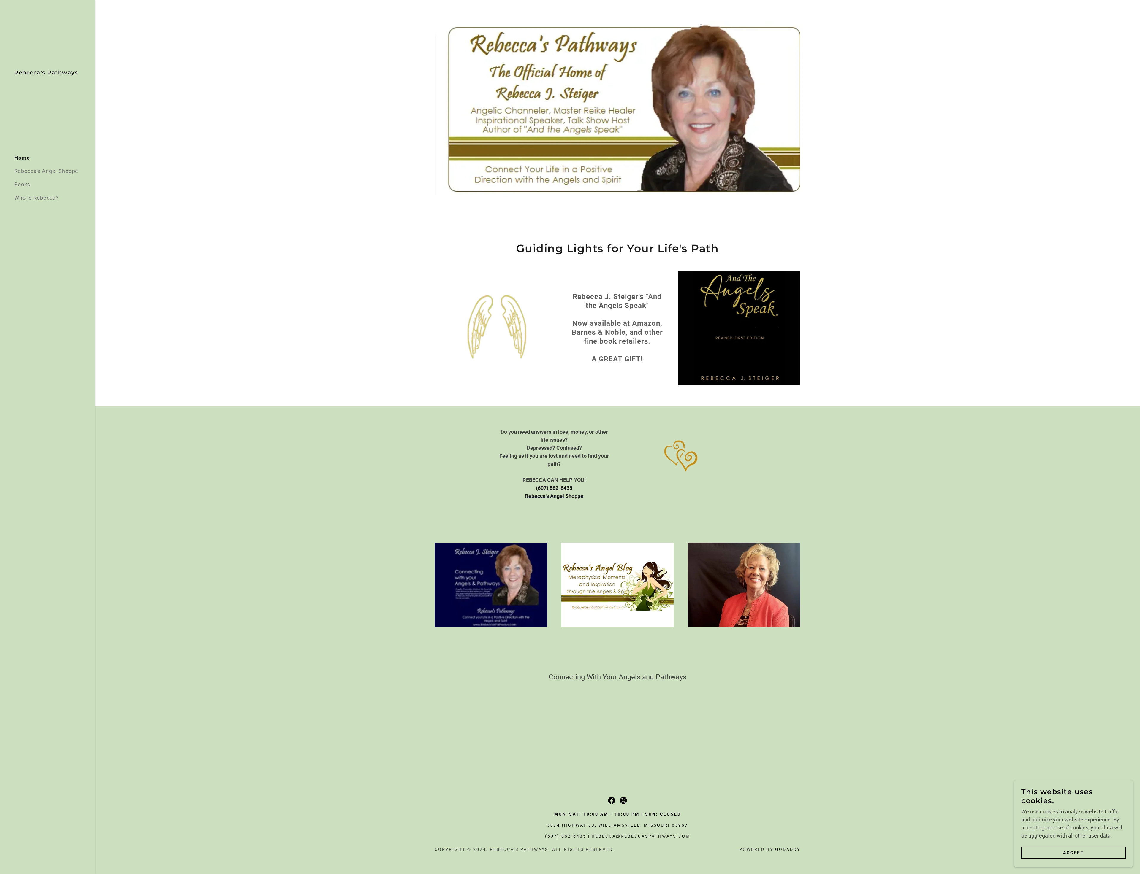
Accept (1073, 852)
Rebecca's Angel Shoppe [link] (46, 171)
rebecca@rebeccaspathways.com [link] (641, 836)
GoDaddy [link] (787, 849)
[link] (46, 72)
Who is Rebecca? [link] (36, 198)
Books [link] (22, 184)
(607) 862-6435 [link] (565, 836)
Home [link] (22, 158)
